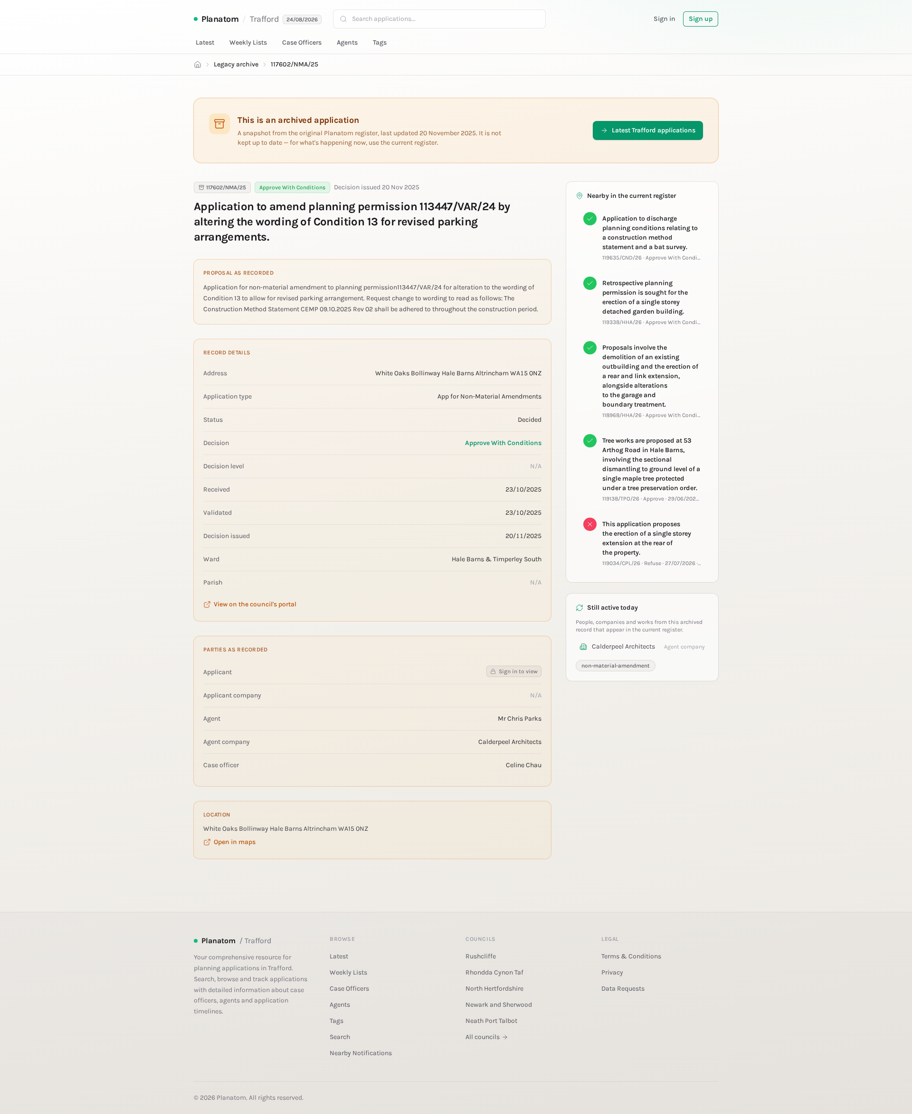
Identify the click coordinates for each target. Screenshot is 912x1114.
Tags (380, 42)
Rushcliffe (481, 956)
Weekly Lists (248, 42)
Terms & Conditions (631, 956)
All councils (483, 1037)
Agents (347, 42)
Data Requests (623, 988)
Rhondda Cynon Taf (494, 972)
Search (340, 1037)
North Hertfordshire (494, 988)
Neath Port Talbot (491, 1021)
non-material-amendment (615, 665)
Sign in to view (518, 671)
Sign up (700, 19)
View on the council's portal (255, 604)
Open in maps (235, 842)
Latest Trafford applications (653, 130)
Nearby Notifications (361, 1053)
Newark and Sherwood (499, 1005)
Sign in (664, 19)
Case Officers (302, 42)
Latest (205, 42)
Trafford (264, 19)
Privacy (612, 972)
